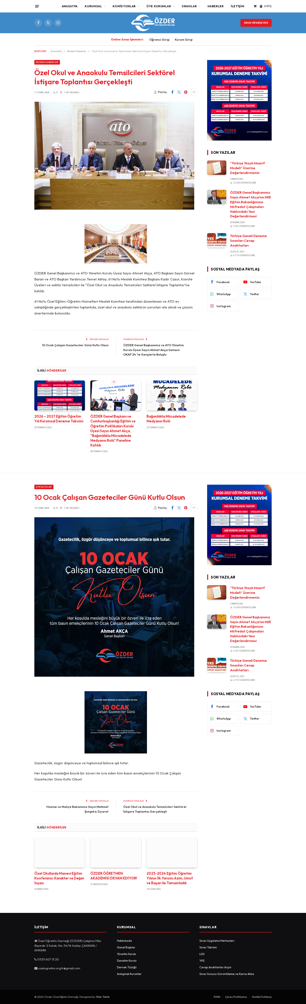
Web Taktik (102, 996)
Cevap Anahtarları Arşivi (215, 967)
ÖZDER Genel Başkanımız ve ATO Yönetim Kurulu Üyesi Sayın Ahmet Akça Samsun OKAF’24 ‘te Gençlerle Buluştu (153, 349)
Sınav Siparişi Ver (256, 22)
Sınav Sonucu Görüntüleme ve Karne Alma (226, 974)
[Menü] (37, 6)
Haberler (216, 6)
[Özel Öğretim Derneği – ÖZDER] (153, 22)
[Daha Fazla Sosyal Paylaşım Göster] (193, 92)
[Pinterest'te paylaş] (186, 92)
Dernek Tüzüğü (127, 967)
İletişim (237, 6)
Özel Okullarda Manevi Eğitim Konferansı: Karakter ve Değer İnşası (59, 878)
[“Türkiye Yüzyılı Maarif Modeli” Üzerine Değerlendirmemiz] (216, 167)
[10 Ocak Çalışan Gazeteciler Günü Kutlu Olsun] (114, 675)
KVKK (217, 996)
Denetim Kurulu (127, 960)
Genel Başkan (126, 947)
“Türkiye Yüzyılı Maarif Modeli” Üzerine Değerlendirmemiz (247, 168)
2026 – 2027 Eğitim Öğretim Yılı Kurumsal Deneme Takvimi (58, 418)
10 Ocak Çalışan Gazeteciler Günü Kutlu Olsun (75, 345)
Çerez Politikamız (236, 996)
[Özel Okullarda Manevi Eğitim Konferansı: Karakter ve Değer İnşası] (59, 853)
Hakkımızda (124, 941)
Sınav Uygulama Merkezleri (216, 941)
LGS (202, 954)
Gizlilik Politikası (262, 996)
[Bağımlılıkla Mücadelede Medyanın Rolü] (172, 395)
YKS (202, 960)
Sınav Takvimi (208, 947)
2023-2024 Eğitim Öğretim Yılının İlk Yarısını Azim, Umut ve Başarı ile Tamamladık (170, 878)
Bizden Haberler (47, 62)
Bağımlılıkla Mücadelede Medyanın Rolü (166, 418)
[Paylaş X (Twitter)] (179, 92)
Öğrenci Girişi (159, 40)
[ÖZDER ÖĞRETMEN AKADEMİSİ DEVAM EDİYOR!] (115, 853)
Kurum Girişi (184, 40)
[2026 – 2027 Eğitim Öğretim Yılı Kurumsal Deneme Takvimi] (59, 395)
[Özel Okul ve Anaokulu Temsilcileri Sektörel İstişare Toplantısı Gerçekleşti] (114, 208)
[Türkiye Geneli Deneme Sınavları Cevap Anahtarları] (216, 240)
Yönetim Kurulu (126, 954)
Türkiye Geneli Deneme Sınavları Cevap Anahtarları (248, 240)
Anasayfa (70, 6)
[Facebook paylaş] (172, 92)
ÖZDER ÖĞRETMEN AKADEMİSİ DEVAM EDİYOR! (113, 875)
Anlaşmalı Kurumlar (129, 974)
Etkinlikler (44, 486)
